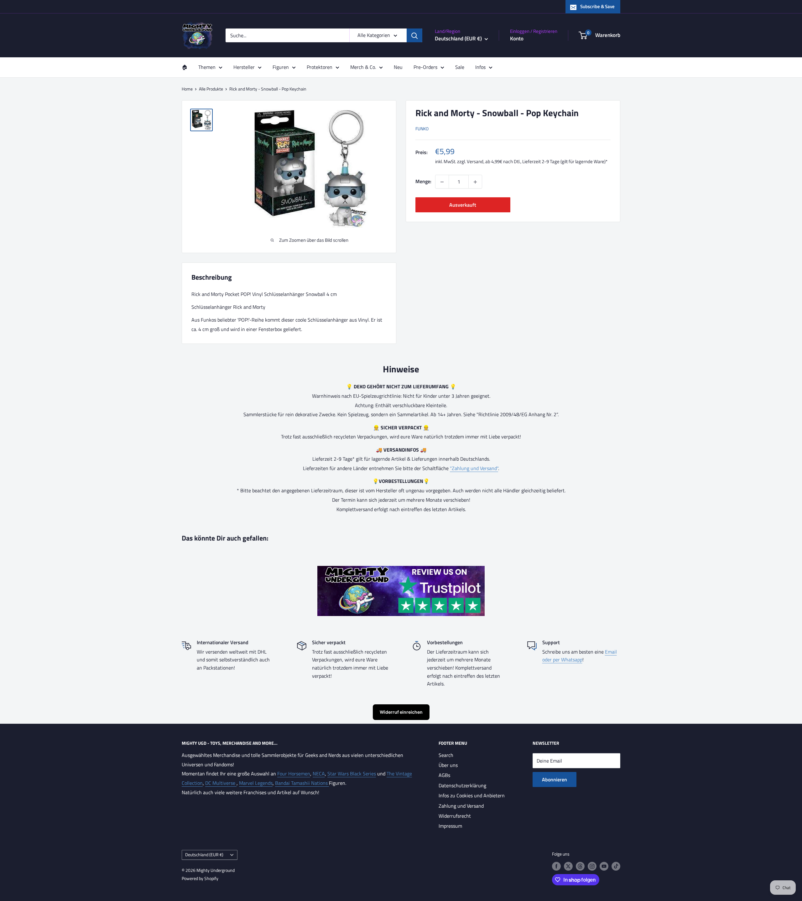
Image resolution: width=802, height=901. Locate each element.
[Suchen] (414, 35)
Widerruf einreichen (401, 712)
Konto (516, 38)
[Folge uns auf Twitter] (568, 866)
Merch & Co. (363, 67)
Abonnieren (554, 779)
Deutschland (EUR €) (204, 855)
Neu (398, 67)
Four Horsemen (293, 773)
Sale (459, 67)
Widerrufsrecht (455, 816)
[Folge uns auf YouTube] (604, 866)
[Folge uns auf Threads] (580, 866)
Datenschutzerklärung (462, 785)
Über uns (448, 765)
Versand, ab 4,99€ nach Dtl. (493, 161)
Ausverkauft (462, 205)
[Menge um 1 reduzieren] (442, 182)
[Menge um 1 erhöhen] (475, 182)
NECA (319, 773)
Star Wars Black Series (351, 773)
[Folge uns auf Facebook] (556, 866)
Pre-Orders (425, 67)
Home (187, 88)
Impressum (450, 826)
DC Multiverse (221, 783)
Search (446, 755)
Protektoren (319, 67)
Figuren (281, 67)
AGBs (444, 775)
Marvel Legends (256, 783)
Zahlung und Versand (461, 806)
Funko (422, 129)
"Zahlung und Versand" (474, 468)
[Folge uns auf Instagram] (592, 866)
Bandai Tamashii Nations (302, 783)
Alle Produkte (211, 88)
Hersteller (244, 67)
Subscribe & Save (597, 6)
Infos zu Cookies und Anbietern (472, 795)
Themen (207, 67)
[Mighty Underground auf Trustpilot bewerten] (401, 570)
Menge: (423, 181)
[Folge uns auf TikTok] (616, 866)
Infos (480, 67)
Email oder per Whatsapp (579, 656)
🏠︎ (184, 67)
